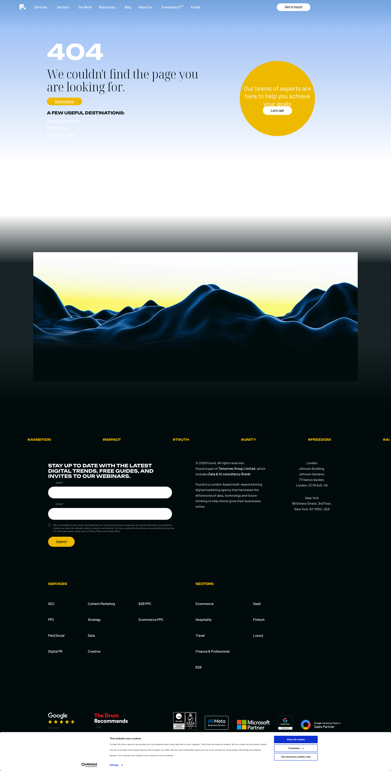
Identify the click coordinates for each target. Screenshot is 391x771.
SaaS (257, 604)
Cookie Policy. (113, 531)
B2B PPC (145, 604)
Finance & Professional (213, 651)
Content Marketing (101, 604)
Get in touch (293, 7)
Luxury (258, 635)
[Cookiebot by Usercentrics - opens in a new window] (89, 765)
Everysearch (172, 7)
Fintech (259, 619)
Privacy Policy (95, 531)
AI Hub (195, 7)
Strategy (94, 619)
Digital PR (55, 651)
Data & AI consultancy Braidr (229, 474)
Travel (200, 635)
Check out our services (63, 120)
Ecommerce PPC (151, 619)
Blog (128, 7)
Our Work (85, 7)
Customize (294, 748)
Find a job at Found (61, 135)
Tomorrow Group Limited (236, 468)
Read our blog (57, 128)
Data (91, 635)
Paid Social (56, 635)
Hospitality (204, 619)
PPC (51, 619)
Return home (64, 101)
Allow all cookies (296, 739)
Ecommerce (205, 604)
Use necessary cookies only (296, 756)
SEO (51, 604)
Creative (94, 651)
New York (312, 498)
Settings (114, 765)
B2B (199, 667)
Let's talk (277, 110)
